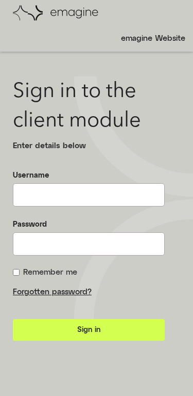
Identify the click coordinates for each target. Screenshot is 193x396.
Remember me (50, 272)
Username (31, 175)
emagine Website (153, 38)
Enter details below (49, 146)
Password (30, 224)
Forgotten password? (52, 292)
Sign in (89, 330)
